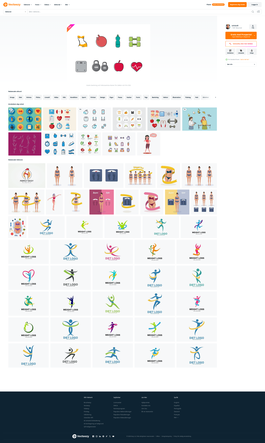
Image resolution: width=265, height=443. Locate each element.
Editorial (57, 5)
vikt (64, 97)
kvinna (28, 97)
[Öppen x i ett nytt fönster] (110, 436)
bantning (155, 97)
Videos (46, 5)
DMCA (115, 405)
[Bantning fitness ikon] (24, 119)
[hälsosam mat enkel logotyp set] (89, 144)
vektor (165, 97)
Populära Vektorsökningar (122, 412)
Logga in (254, 5)
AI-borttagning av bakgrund (94, 424)
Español (177, 405)
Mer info (229, 64)
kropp (12, 97)
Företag (86, 412)
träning (188, 97)
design (102, 97)
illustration (177, 97)
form (138, 97)
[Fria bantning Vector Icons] (129, 119)
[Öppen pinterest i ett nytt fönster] (103, 436)
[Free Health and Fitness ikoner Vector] (59, 144)
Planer (209, 5)
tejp (146, 97)
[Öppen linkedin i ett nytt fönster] (100, 436)
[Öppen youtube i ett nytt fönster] (113, 436)
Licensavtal (117, 402)
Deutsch (177, 412)
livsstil (47, 97)
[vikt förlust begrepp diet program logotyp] (46, 227)
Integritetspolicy (167, 436)
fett (196, 97)
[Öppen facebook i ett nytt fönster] (93, 436)
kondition (73, 97)
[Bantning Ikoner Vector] (164, 119)
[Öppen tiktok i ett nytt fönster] (106, 436)
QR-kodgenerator (90, 427)
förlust (93, 97)
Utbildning (87, 415)
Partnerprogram (119, 408)
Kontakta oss (146, 405)
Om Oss (144, 408)
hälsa (56, 97)
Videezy (86, 408)
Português (177, 408)
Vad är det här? (244, 59)
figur (111, 97)
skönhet (206, 97)
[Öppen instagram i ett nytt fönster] (96, 436)
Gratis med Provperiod (241, 35)
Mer (66, 5)
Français (177, 415)
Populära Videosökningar (122, 418)
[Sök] (253, 11)
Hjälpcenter (146, 402)
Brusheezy (87, 402)
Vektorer (27, 5)
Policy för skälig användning (182, 436)
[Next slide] (213, 97)
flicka (38, 97)
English (176, 402)
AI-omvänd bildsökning (92, 421)
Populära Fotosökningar (121, 415)
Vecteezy (87, 405)
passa (120, 97)
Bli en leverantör (147, 412)
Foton (37, 5)
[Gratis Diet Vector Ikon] (59, 119)
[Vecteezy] (11, 4)
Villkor (158, 436)
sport (84, 97)
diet (20, 97)
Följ (253, 28)
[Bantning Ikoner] (94, 119)
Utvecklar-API (88, 418)
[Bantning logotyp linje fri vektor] (24, 144)
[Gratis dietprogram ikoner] (118, 144)
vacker (129, 97)
